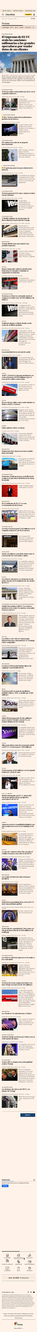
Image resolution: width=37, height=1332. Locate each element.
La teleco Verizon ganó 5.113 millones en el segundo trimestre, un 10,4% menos (18, 529)
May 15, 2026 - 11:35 (16, 147)
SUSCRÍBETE (28, 14)
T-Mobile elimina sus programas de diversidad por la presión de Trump (16, 219)
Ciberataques (5, 926)
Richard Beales (6, 1016)
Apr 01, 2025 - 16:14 (17, 276)
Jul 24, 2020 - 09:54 (14, 775)
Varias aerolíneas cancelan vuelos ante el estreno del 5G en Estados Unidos (18, 555)
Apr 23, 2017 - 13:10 (23, 962)
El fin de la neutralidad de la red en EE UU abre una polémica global (18, 903)
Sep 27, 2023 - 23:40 (15, 355)
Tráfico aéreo (5, 551)
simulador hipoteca (18, 1257)
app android (29, 1270)
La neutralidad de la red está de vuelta (16, 352)
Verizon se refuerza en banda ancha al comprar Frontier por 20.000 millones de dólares (18, 298)
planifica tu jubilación (7, 1264)
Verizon (5, 23)
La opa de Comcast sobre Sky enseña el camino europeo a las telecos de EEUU (17, 853)
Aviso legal (10, 1313)
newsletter (6, 1180)
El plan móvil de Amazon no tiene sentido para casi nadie (17, 452)
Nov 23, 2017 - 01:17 (20, 935)
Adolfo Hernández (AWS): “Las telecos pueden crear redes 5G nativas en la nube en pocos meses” (18, 608)
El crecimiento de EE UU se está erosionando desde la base (14, 504)
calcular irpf (7, 1257)
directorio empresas (29, 1264)
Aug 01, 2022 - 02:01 (13, 508)
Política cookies (17, 1313)
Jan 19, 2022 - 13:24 (16, 559)
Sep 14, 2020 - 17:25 (23, 750)
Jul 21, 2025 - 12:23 (16, 198)
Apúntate (5, 1185)
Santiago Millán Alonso (8, 328)
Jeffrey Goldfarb (6, 173)
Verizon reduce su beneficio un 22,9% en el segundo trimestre (18, 92)
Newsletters (29, 1315)
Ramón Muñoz (5, 75)
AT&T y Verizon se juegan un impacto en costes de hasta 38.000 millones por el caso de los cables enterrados (17, 377)
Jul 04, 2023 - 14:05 (13, 431)
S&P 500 (15, 10)
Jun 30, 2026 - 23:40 (14, 122)
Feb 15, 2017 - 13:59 (17, 1042)
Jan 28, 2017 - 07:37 (23, 1094)
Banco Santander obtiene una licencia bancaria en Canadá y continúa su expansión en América (17, 271)
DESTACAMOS (6, 27)
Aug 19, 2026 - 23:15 (29, 75)
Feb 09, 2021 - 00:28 (20, 725)
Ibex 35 (4, 10)
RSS (26, 1315)
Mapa (22, 1315)
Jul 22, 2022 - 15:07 (12, 533)
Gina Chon (4, 508)
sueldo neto (30, 1257)
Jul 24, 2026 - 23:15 (18, 96)
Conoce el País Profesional (18, 1278)
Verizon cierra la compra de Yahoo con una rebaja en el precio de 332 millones (17, 984)
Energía (22, 27)
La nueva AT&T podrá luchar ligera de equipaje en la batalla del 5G (17, 667)
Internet (4, 426)
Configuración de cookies (27, 1313)
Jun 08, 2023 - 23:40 (15, 456)
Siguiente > (28, 1115)
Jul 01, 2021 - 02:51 (20, 613)
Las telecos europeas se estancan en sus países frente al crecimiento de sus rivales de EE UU (18, 581)
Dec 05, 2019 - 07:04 (20, 802)
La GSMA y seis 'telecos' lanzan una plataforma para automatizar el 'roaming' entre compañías (18, 640)
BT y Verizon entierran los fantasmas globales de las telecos (17, 118)
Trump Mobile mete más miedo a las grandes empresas (15, 245)
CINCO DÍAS (4, 147)
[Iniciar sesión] (34, 14)
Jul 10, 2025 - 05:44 (24, 223)
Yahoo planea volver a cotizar (13, 428)
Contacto (5, 1313)
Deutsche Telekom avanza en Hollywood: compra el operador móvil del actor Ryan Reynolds (18, 478)
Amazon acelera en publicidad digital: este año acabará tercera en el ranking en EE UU (18, 826)
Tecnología (28, 27)
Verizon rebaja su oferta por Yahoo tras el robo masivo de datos (18, 1038)
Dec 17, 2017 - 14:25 (12, 882)
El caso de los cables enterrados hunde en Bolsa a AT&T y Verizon (18, 403)
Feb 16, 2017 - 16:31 (15, 1016)
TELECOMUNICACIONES (7, 34)
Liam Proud (5, 122)
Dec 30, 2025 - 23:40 (17, 173)
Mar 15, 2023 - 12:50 (24, 483)
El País (33, 18)
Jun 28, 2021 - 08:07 (20, 645)
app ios (18, 1270)
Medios (3, 689)
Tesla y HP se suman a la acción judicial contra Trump (17, 1063)
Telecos (4, 321)
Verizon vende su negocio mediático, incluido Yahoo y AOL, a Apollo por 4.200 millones (17, 693)
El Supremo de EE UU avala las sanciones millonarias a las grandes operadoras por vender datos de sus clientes (18, 43)
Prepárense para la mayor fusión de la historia (17, 169)
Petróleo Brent (29, 10)
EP (2, 431)
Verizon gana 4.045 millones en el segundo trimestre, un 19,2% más (18, 771)
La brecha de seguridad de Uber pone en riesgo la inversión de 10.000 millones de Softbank (18, 930)
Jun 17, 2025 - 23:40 (15, 249)
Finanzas (4, 267)
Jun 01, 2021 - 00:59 (15, 671)
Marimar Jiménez (6, 613)
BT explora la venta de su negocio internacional (15, 143)
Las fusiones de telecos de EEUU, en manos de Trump (16, 1090)
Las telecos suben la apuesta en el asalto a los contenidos (18, 958)
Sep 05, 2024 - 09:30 (21, 303)
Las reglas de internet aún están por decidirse (16, 878)
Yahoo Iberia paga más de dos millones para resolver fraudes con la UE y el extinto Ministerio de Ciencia (17, 720)
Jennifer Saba (5, 249)
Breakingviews (5, 241)
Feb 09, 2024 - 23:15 (23, 328)
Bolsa (11, 27)
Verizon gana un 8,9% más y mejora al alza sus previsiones (18, 194)
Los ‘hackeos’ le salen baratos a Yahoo (17, 1013)
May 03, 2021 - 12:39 (20, 698)
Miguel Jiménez (5, 303)
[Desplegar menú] (3, 14)
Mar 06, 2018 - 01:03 (24, 856)
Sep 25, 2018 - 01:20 (20, 831)
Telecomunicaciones (7, 474)
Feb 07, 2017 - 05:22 (20, 1067)
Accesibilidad (18, 1315)
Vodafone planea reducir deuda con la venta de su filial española (17, 324)
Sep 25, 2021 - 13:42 (23, 586)
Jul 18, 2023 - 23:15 (23, 382)
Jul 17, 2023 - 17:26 (23, 407)
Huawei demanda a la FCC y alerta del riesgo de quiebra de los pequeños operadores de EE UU (16, 797)
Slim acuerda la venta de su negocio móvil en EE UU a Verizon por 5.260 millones (18, 746)
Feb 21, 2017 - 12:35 (20, 988)
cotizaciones (7, 1270)
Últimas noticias (18, 1317)
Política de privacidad (9, 1315)
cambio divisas (18, 1264)
